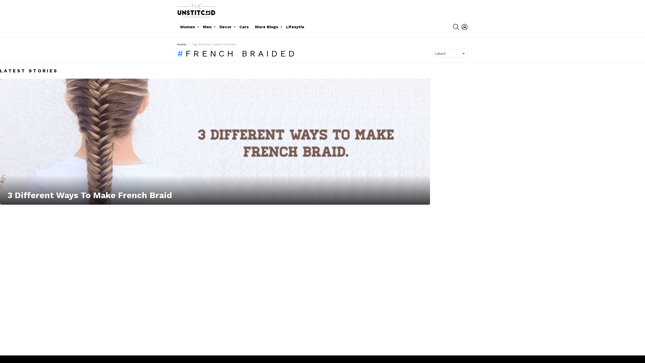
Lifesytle (295, 26)
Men (207, 26)
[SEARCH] (456, 27)
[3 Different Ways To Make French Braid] (215, 142)
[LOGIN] (465, 27)
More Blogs (266, 26)
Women (187, 26)
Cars (244, 26)
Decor (225, 26)
